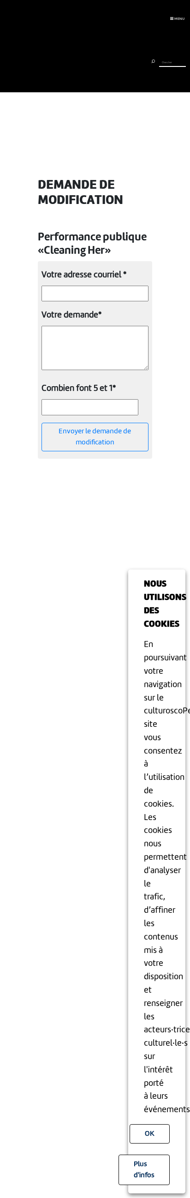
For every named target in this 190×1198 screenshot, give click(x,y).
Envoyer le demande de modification (95, 437)
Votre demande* (71, 315)
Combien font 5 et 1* (79, 388)
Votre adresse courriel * (84, 275)
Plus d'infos (144, 1170)
